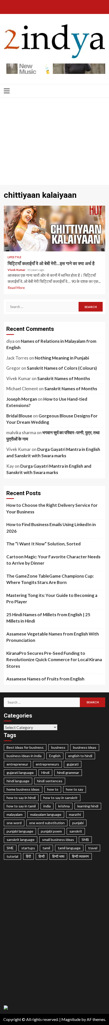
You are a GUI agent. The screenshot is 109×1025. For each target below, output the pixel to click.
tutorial (12, 856)
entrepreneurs (47, 764)
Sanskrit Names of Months (63, 378)
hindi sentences (49, 781)
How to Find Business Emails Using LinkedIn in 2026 (51, 528)
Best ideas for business (25, 747)
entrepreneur (17, 764)
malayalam (15, 814)
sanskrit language (20, 839)
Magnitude (71, 1019)
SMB (85, 839)
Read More (16, 287)
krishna (64, 806)
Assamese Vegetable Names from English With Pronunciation (52, 637)
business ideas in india (24, 756)
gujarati (73, 764)
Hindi (45, 772)
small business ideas (58, 839)
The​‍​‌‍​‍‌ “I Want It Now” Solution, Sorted (43, 543)
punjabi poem (51, 831)
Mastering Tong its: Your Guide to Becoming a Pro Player (51, 599)
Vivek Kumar (17, 270)
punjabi (78, 823)
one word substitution (47, 823)
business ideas (84, 747)
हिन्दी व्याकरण (80, 856)
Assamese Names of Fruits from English (45, 678)
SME (10, 848)
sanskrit (75, 831)
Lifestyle (14, 257)
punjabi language (20, 831)
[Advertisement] (54, 142)
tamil (46, 848)
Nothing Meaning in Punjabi (62, 358)
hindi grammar (68, 772)
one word (14, 823)
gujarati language (20, 772)
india (47, 806)
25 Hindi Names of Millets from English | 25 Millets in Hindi (48, 618)
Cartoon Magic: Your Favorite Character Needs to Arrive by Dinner (53, 560)
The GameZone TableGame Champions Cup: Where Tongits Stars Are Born (50, 579)
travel (92, 848)
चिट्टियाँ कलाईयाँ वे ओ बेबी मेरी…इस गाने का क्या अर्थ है (54, 228)
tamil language (69, 848)
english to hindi (80, 756)
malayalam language (45, 814)
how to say (74, 789)
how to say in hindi (21, 797)
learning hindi (87, 806)
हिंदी (28, 856)
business (58, 747)
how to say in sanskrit (60, 797)
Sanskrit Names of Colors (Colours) (62, 368)
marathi (75, 814)
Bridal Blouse (19, 415)
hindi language (18, 781)
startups (28, 848)
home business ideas (23, 789)
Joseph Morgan (21, 399)
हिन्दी (42, 856)
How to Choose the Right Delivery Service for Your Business (52, 508)
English (55, 756)
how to (52, 789)
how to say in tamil (21, 806)
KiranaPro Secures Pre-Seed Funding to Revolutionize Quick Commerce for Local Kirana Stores (54, 659)
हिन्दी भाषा (58, 856)
